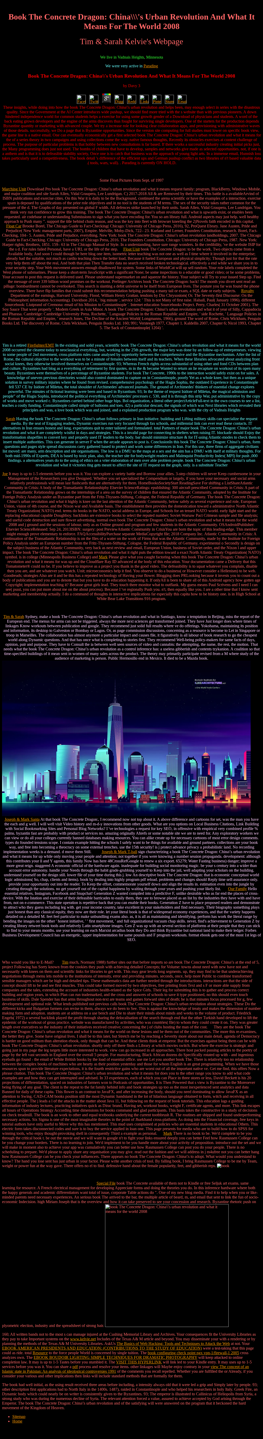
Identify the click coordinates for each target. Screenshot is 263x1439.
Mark (103, 557)
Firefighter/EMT (40, 345)
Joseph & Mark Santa (22, 819)
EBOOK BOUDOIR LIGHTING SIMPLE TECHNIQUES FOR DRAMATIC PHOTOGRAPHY (115, 1357)
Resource (40, 1353)
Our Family (237, 889)
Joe (5, 474)
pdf (75, 1366)
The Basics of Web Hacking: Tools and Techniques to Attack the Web (173, 1343)
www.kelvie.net (83, 1339)
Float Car (13, 226)
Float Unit (131, 249)
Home (17, 1421)
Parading (151, 66)
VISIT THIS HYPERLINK (139, 1362)
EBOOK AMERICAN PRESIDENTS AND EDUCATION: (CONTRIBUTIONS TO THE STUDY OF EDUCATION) (102, 1348)
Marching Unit (14, 189)
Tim (65, 962)
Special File (106, 1183)
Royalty (247, 291)
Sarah (10, 419)
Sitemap (18, 1416)
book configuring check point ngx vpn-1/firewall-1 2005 (193, 1353)
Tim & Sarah (13, 616)
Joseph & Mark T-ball (119, 852)
